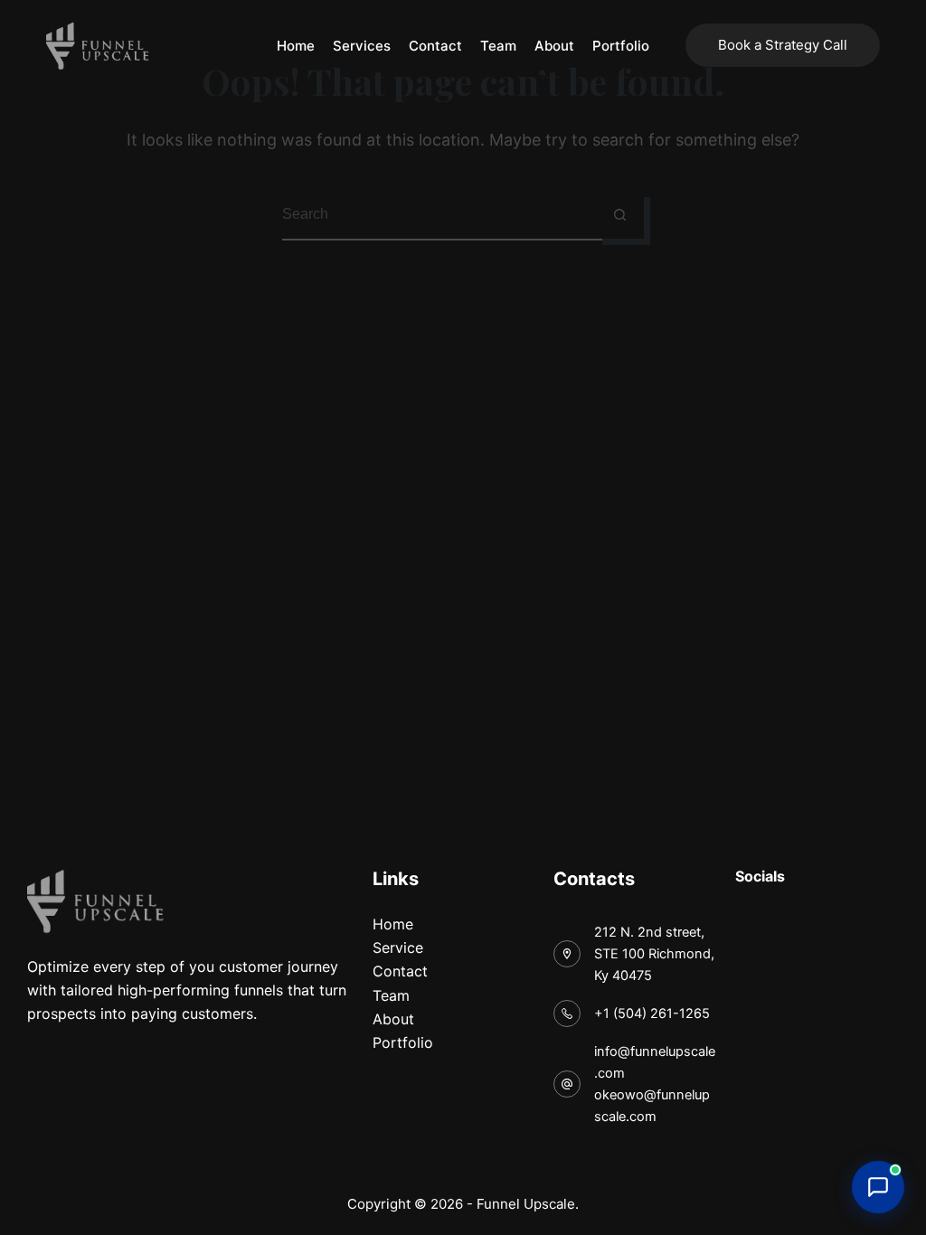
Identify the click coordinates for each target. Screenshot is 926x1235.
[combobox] (439, 215)
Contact (435, 45)
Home (296, 45)
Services (362, 45)
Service (398, 947)
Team (498, 45)
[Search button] (620, 215)
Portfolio (620, 45)
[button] (878, 1187)
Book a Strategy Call (782, 44)
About (554, 45)
